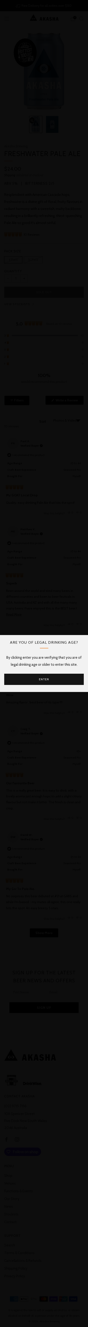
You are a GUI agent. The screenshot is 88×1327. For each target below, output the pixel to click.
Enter (44, 679)
